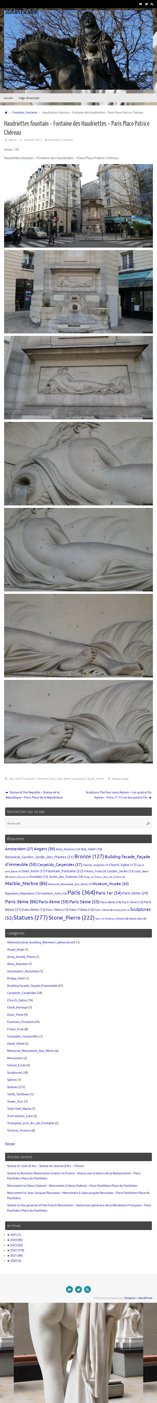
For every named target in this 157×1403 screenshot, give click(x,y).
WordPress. (145, 1298)
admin (13, 140)
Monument (15, 1058)
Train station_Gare (20, 1116)
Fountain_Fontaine (24, 112)
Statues (30, 917)
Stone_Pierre (95, 779)
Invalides (39, 877)
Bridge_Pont (16, 979)
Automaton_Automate (23, 971)
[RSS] (152, 4)
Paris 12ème (103, 910)
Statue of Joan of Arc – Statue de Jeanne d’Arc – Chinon (45, 1166)
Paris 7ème (132, 902)
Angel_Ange (15, 950)
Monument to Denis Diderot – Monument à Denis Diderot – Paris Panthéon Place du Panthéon (72, 1186)
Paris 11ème (81, 910)
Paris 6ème (110, 902)
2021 (16, 1256)
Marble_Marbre (26, 884)
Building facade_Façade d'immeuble (32, 986)
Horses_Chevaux (19, 877)
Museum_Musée (110, 883)
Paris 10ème (57, 910)
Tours (99, 918)
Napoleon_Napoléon (22, 893)
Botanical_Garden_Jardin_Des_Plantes (39, 857)
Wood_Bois (137, 918)
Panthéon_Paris (53, 893)
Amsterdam (19, 849)
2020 (15, 1261)
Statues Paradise (21, 11)
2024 (16, 1240)
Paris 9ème (33, 910)
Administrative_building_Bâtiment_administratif (41, 942)
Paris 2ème (135, 893)
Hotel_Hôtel (15, 1044)
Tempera (129, 1298)
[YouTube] (141, 4)
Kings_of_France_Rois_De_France (104, 877)
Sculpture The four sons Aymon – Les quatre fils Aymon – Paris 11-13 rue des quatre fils (118, 795)
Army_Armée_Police (21, 957)
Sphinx (12, 1080)
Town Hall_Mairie (19, 1109)
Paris (52, 779)
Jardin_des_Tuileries (66, 877)
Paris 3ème (64, 779)
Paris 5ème (84, 901)
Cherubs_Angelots (95, 865)
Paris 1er (109, 893)
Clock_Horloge (17, 1007)
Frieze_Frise (15, 1029)
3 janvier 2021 (33, 140)
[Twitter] (146, 4)
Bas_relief (15, 779)
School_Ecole (121, 910)
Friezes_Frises (95, 871)
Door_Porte (33, 871)
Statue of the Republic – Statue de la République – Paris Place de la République (34, 795)
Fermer (10, 1144)
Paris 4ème (53, 901)
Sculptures (79, 779)
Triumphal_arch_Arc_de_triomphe (30, 1123)
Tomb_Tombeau (18, 1094)
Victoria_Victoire (116, 918)
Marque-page (120, 779)
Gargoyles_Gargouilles (22, 1036)
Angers (44, 849)
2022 (17, 1250)
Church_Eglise (122, 865)
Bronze (89, 856)
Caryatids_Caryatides (59, 864)
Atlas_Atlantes (68, 849)
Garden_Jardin (120, 871)
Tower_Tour (15, 1102)
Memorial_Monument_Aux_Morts (70, 884)
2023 (16, 1245)
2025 (15, 1235)
